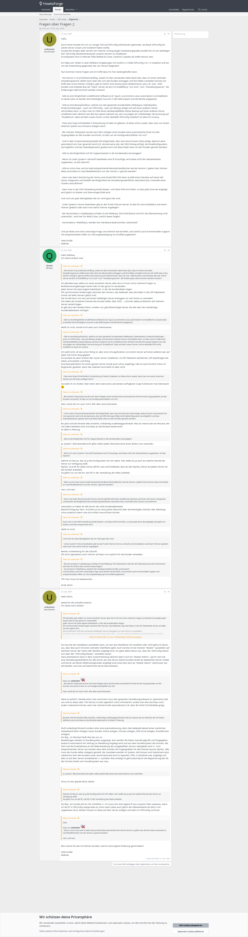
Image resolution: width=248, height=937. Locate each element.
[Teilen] (165, 34)
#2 (169, 250)
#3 (169, 591)
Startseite (46, 9)
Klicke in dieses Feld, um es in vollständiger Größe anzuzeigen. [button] (115, 637)
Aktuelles (69, 9)
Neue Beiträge (45, 14)
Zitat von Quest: (69, 613)
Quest (49, 265)
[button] (77, 9)
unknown (45, 28)
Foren (58, 9)
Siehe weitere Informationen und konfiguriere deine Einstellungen (72, 931)
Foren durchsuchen (62, 14)
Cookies (70, 922)
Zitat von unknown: (71, 266)
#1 (169, 34)
